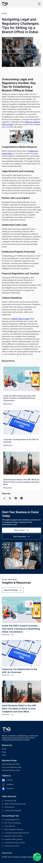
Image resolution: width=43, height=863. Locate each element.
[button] (38, 4)
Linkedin (10, 780)
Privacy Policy (7, 853)
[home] (5, 3)
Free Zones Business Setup (12, 767)
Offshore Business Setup (11, 770)
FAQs (4, 755)
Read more (7, 404)
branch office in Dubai (20, 319)
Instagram (10, 784)
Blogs (4, 752)
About (4, 749)
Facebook (10, 788)
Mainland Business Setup (11, 764)
